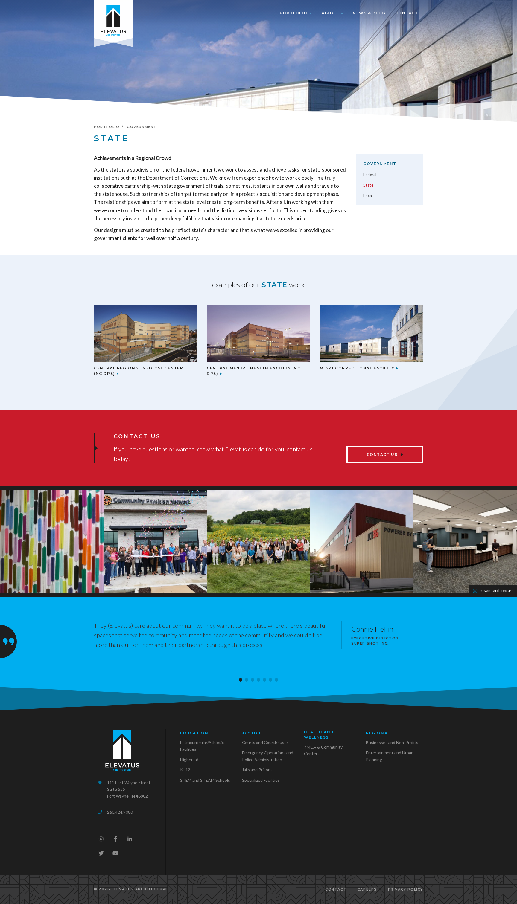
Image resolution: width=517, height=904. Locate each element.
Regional (378, 733)
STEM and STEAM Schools (205, 780)
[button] (240, 680)
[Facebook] (115, 839)
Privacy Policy (405, 889)
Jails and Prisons (257, 769)
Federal (369, 174)
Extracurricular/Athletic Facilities (202, 746)
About (330, 13)
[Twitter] (101, 853)
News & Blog (369, 13)
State (368, 185)
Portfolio (293, 13)
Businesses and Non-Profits (392, 742)
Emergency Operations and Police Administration (267, 756)
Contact (406, 13)
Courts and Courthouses (265, 742)
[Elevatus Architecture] (113, 19)
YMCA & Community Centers (323, 750)
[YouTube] (115, 853)
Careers (367, 889)
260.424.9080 (120, 812)
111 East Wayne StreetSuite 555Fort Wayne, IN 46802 (128, 789)
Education (194, 733)
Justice (252, 733)
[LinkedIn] (130, 839)
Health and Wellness (319, 735)
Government (142, 127)
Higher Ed (189, 759)
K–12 (185, 769)
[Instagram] (101, 839)
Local (368, 195)
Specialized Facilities (261, 780)
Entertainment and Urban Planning (389, 756)
